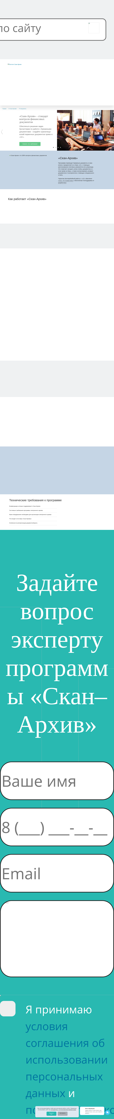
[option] (57, 130)
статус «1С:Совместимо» (65, 180)
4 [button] (60, 147)
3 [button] (58, 147)
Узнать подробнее (28, 144)
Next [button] (109, 130)
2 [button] (56, 147)
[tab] (53, 147)
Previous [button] (2, 130)
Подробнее (64, 440)
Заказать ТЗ (16, 357)
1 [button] (53, 147)
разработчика (62, 182)
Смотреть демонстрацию (57, 245)
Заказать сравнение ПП (68, 490)
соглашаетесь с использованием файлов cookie (63, 1109)
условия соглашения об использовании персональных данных (67, 1059)
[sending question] (93, 27)
